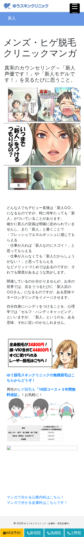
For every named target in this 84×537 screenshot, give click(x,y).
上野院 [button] (75, 532)
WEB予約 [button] (13, 532)
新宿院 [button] (35, 532)
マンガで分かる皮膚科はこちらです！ (37, 502)
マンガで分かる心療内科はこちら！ (35, 497)
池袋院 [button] (55, 532)
